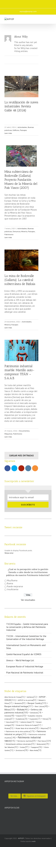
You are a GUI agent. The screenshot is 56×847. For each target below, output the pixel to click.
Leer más (8, 133)
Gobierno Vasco (25, 722)
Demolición (34, 713)
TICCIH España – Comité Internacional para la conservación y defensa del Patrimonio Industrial (27, 627)
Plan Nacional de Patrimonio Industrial (24, 672)
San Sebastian (9, 747)
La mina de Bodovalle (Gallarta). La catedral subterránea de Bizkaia (19, 280)
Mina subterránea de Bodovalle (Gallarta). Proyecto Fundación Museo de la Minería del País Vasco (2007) (20, 180)
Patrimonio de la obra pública (18, 731)
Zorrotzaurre (20, 750)
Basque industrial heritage (16, 706)
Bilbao (7, 709)
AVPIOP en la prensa (25, 700)
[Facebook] (12, 3)
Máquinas (8, 434)
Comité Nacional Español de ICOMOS (23, 654)
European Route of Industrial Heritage (24, 666)
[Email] (43, 3)
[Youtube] (24, 3)
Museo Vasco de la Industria (25, 728)
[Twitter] (18, 3)
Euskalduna (20, 719)
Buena (10, 583)
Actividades (22, 127)
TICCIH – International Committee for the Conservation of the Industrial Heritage (26, 637)
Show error (8, 553)
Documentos (24, 431)
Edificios (16, 130)
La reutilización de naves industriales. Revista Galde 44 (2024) (21, 106)
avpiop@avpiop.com (28, 11)
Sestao (22, 747)
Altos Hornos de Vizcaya (12, 697)
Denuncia (16, 231)
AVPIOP (21, 838)
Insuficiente (12, 589)
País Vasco (42, 741)
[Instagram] (30, 3)
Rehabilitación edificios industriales (18, 744)
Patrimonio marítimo (24, 741)
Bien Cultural (39, 706)
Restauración (41, 744)
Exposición (33, 719)
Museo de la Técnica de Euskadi (26, 725)
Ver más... (14, 796)
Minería (24, 231)
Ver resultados (28, 600)
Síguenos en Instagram (36, 796)
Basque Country (35, 703)
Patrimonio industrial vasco (22, 739)
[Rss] (37, 3)
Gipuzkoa (9, 722)
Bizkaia (20, 709)
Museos (7, 728)
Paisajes (23, 130)
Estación (19, 716)
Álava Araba (34, 750)
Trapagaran (34, 747)
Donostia (7, 716)
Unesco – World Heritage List (20, 660)
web (34, 841)
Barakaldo (18, 703)
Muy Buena (12, 580)
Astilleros (30, 697)
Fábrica (45, 719)
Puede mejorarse (15, 586)
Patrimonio (8, 234)
